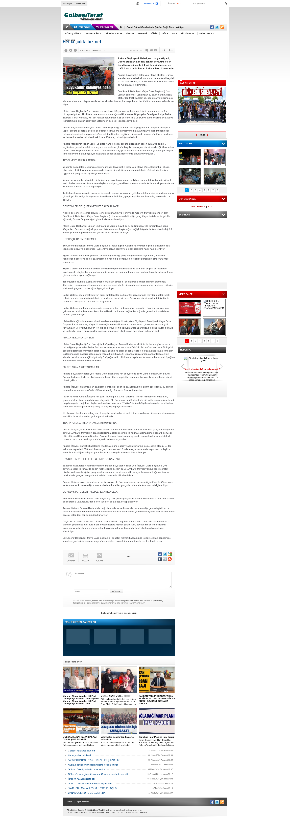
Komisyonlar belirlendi (79, 755)
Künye (69, 802)
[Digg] (165, 559)
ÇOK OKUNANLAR (188, 199)
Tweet (129, 556)
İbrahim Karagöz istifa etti (81, 778)
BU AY (210, 206)
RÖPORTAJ (185, 350)
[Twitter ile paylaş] (217, 27)
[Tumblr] (160, 559)
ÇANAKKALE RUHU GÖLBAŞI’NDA (86, 793)
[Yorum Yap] (147, 50)
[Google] (76, 50)
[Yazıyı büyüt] (171, 50)
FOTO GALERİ (185, 143)
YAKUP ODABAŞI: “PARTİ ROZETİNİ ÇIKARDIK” (93, 760)
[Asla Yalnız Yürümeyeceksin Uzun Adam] (190, 308)
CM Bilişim (143, 813)
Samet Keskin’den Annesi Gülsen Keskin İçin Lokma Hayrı (157, 27)
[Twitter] (71, 50)
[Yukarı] (99, 557)
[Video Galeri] (105, 27)
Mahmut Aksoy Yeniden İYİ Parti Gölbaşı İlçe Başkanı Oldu (81, 700)
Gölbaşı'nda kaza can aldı (81, 750)
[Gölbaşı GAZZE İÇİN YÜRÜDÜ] (190, 157)
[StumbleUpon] (170, 559)
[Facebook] (66, 50)
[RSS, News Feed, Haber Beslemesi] (222, 27)
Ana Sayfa (67, 4)
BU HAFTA (201, 206)
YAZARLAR (184, 215)
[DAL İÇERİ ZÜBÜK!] (190, 327)
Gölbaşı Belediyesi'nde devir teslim (86, 769)
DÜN (193, 206)
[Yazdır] (155, 50)
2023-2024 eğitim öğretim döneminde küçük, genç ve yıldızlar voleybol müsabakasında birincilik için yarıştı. (118, 741)
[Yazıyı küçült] (163, 50)
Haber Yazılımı (132, 813)
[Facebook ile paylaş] (212, 27)
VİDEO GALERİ (186, 294)
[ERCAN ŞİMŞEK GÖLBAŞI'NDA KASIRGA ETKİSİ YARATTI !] (214, 327)
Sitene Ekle (80, 4)
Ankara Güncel (99, 50)
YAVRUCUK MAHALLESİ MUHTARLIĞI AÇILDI (92, 788)
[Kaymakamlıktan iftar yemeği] (214, 157)
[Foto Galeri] (83, 27)
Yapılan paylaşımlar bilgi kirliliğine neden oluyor (93, 764)
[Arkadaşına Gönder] (151, 50)
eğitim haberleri (83, 802)
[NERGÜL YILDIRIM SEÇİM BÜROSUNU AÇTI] (214, 176)
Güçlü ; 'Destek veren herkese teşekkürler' (90, 783)
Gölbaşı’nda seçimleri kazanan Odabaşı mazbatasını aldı (98, 774)
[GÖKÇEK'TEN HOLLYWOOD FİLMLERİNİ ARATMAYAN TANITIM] (214, 308)
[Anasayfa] (67, 27)
